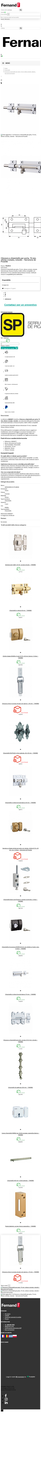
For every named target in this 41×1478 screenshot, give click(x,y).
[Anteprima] (20, 561)
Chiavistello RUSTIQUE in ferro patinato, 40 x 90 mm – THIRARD (20, 753)
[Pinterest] (5, 296)
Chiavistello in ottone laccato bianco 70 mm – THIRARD (20, 994)
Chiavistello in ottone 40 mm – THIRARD (20, 610)
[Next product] (1, 76)
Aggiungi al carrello (9, 348)
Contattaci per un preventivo (20, 304)
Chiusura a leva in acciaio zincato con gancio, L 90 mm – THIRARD (20, 703)
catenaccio (8, 299)
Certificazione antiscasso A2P (13, 1328)
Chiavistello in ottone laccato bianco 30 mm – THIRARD (20, 802)
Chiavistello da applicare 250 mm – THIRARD (20, 1087)
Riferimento (4, 514)
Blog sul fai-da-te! (9, 1330)
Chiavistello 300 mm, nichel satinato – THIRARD (20, 1180)
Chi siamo (7, 1314)
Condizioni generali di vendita (13, 1317)
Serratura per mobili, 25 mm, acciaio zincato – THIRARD (20, 565)
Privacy (7, 1319)
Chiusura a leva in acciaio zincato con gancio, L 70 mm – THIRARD (20, 1272)
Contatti (7, 1315)
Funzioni (10, 312)
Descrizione (4, 312)
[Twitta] (5, 294)
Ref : (2, 338)
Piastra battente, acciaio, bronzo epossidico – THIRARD (20, 1226)
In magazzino (4, 515)
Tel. (10, 1324)
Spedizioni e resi (9, 1326)
